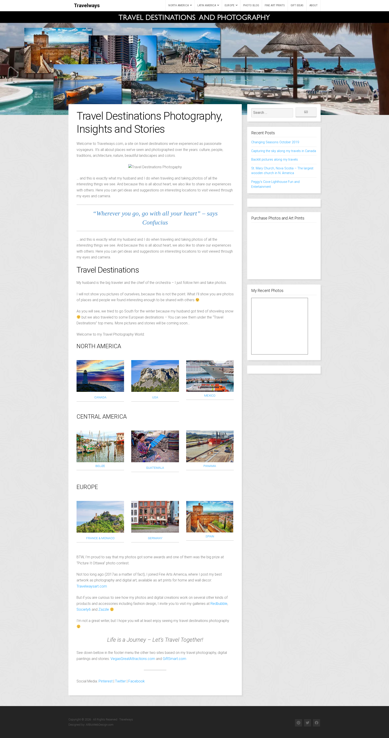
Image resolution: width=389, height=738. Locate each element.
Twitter (120, 681)
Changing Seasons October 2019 (275, 142)
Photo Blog (251, 5)
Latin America (206, 5)
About (313, 5)
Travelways (87, 5)
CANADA (100, 397)
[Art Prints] (279, 326)
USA (155, 397)
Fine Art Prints (275, 5)
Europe (229, 5)
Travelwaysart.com (92, 586)
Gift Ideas (297, 5)
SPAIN (210, 536)
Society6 (84, 609)
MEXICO (209, 395)
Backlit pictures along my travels (274, 160)
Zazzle (103, 609)
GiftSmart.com (174, 659)
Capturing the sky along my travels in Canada (283, 151)
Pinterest (106, 681)
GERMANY (155, 538)
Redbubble (218, 603)
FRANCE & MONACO (100, 538)
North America (178, 5)
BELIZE (100, 466)
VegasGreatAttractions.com (133, 659)
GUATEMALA (155, 467)
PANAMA (210, 466)
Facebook (136, 681)
